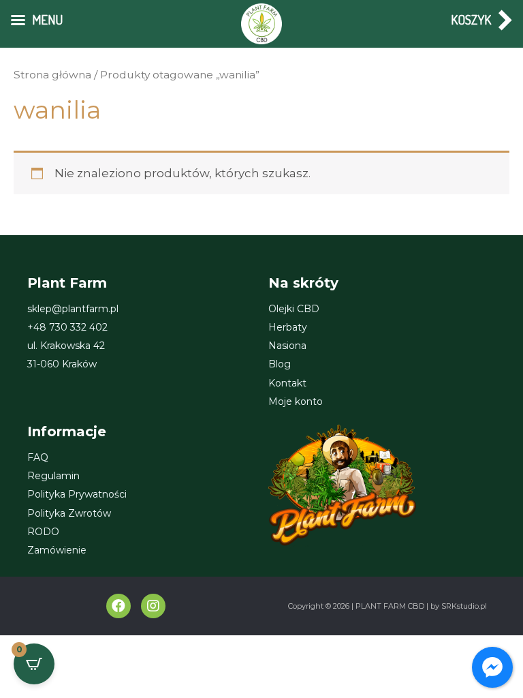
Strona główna (52, 74)
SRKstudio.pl (464, 606)
